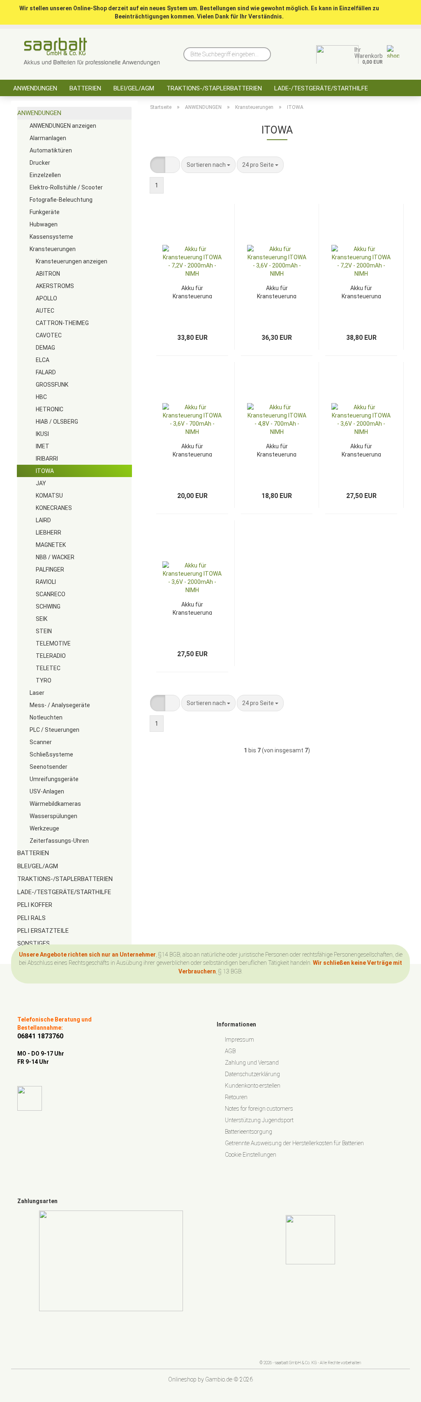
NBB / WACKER (55, 557)
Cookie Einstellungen (250, 1154)
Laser (37, 692)
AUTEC (45, 310)
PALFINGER (50, 569)
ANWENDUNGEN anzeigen (63, 125)
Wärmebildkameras (55, 803)
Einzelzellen (45, 175)
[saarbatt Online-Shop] (92, 51)
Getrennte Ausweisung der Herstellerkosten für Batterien (294, 1143)
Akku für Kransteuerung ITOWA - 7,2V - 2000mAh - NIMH (192, 291)
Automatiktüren (51, 150)
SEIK (41, 619)
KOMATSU (49, 495)
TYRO (43, 680)
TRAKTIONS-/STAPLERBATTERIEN (214, 88)
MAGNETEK (51, 545)
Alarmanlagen (48, 138)
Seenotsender (48, 766)
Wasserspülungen (53, 816)
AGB (230, 1051)
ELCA (42, 360)
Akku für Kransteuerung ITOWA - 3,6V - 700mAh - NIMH (192, 450)
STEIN (44, 631)
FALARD (46, 372)
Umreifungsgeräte (54, 779)
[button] (157, 165)
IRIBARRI (47, 458)
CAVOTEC (49, 335)
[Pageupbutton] (398, 1390)
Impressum (239, 1039)
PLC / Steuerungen (54, 729)
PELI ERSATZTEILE (43, 930)
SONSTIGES (33, 943)
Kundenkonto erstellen (252, 1085)
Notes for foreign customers (259, 1108)
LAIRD (43, 520)
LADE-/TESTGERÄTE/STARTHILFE (321, 88)
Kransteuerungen (53, 249)
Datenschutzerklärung (252, 1074)
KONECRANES (54, 508)
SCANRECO (50, 594)
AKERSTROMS (55, 286)
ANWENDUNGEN (35, 88)
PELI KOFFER (34, 905)
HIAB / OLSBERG (57, 421)
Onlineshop (182, 1379)
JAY (41, 483)
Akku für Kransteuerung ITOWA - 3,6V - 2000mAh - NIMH (276, 291)
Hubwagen (44, 224)
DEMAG (45, 347)
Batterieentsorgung (248, 1131)
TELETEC (48, 668)
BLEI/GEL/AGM (133, 88)
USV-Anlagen (47, 791)
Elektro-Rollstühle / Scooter (66, 187)
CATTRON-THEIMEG (62, 323)
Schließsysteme (51, 754)
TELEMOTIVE (53, 643)
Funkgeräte (45, 212)
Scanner (41, 742)
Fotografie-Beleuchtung (61, 199)
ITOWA (45, 471)
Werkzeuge (44, 828)
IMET (42, 446)
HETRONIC (49, 409)
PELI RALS (31, 918)
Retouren (236, 1097)
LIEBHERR (48, 532)
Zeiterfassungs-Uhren (59, 840)
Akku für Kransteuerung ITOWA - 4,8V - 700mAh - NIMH (277, 450)
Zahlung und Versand (252, 1062)
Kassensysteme (51, 236)
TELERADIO (51, 656)
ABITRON (48, 273)
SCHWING (48, 606)
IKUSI (42, 434)
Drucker (40, 162)
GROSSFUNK (52, 384)
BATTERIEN (85, 88)
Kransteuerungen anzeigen (71, 261)
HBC (41, 397)
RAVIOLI (46, 582)
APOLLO (46, 298)
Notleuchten (46, 717)
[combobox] (208, 165)
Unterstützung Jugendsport (259, 1120)
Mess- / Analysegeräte (60, 705)
